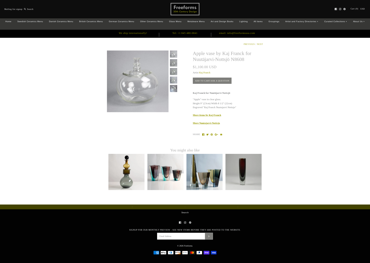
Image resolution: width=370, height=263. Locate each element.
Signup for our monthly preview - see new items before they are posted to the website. (185, 230)
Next (260, 44)
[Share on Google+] (216, 134)
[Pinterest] (344, 9)
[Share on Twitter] (207, 134)
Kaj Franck (204, 72)
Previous (249, 44)
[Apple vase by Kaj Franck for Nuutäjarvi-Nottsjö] (138, 52)
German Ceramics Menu (121, 21)
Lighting (243, 21)
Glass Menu (175, 21)
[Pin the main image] (212, 134)
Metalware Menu (196, 21)
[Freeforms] (185, 4)
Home (8, 21)
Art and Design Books (222, 21)
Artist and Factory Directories (301, 21)
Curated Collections (335, 21)
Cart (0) (355, 9)
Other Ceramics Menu (151, 21)
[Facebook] (336, 9)
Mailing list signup (13, 9)
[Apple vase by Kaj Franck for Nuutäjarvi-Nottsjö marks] (173, 88)
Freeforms (188, 246)
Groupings (274, 21)
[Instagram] (340, 9)
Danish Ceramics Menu (61, 21)
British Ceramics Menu (91, 21)
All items (258, 21)
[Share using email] (221, 134)
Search (185, 212)
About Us (359, 21)
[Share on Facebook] (203, 134)
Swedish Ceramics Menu (30, 21)
